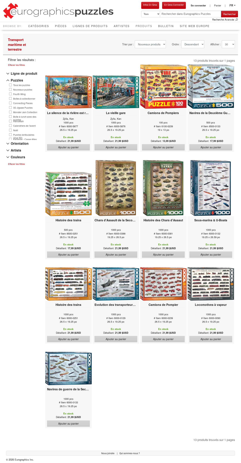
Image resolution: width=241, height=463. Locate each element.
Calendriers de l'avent (24, 125)
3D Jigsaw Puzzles (23, 107)
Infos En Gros (150, 4)
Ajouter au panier (68, 147)
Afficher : (215, 44)
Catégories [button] (38, 26)
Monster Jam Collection (25, 112)
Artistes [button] (122, 26)
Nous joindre (108, 453)
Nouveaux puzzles (22, 89)
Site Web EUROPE (195, 26)
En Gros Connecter (174, 4)
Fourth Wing (19, 94)
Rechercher (229, 14)
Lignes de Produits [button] (90, 26)
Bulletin (166, 26)
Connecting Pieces (23, 103)
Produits (145, 26)
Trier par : (128, 44)
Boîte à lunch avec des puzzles (24, 116)
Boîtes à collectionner (24, 98)
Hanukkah (18, 121)
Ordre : (176, 44)
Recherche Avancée (223, 19)
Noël (15, 130)
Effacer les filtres (16, 64)
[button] (200, 5)
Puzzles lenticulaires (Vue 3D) (23, 134)
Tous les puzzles (21, 85)
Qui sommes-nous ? (129, 453)
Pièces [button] (61, 26)
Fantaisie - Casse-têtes (25, 139)
